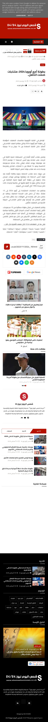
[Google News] (34, 272)
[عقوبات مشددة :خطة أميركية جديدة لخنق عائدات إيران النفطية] (40, 471)
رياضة (27, 56)
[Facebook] (40, 257)
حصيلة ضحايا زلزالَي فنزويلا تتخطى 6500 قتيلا (18, 437)
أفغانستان (29, 598)
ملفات (24, 612)
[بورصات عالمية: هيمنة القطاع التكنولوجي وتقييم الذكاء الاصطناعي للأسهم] (40, 450)
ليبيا (15, 607)
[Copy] (7, 247)
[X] (34, 257)
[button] (38, 42)
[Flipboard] (14, 272)
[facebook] (27, 417)
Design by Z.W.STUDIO (24, 714)
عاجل (25, 51)
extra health (39, 598)
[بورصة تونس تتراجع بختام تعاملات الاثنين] (40, 461)
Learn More (21, 15)
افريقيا (41, 603)
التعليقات (9, 431)
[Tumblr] (24, 257)
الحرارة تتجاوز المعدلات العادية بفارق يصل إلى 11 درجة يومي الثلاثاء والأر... (24, 653)
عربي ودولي (37, 646)
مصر (41, 612)
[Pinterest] (19, 257)
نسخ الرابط (41, 246)
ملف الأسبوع (33, 612)
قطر (21, 607)
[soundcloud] (21, 417)
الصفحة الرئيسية (38, 56)
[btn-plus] (38, 91)
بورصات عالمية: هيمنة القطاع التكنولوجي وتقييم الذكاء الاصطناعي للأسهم (17, 448)
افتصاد (13, 598)
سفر (33, 607)
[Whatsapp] (26, 262)
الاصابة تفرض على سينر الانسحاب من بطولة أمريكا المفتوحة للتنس (26, 378)
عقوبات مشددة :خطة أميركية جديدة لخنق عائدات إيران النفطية (17, 469)
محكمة (9, 607)
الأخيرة (24, 431)
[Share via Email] (16, 262)
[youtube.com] (23, 701)
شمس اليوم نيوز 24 (24, 404)
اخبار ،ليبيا (20, 598)
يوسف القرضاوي (37, 616)
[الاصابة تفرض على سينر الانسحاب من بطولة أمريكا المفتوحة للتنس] (24, 364)
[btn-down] (32, 91)
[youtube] (24, 417)
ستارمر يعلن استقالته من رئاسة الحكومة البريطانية (12, 51)
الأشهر (39, 431)
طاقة (27, 607)
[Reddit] (13, 257)
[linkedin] (29, 257)
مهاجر (17, 612)
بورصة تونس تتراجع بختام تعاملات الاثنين (18, 457)
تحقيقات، (40, 607)
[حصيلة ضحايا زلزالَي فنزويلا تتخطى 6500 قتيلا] (40, 439)
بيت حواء (14, 603)
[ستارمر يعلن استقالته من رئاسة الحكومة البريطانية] (29, 51)
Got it (30, 15)
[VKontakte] (8, 257)
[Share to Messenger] (21, 262)
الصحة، (22, 603)
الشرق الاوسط (31, 603)
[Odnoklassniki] (32, 262)
